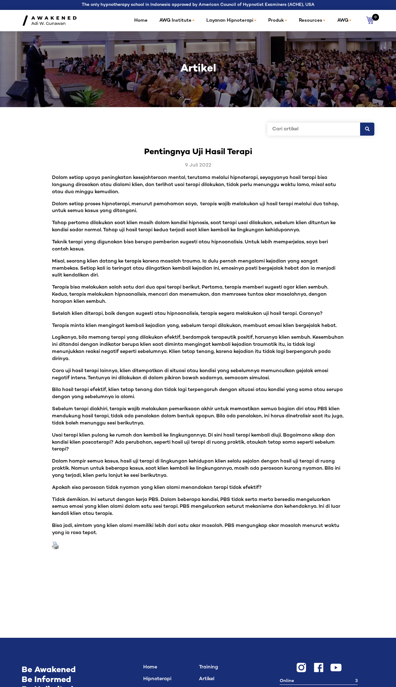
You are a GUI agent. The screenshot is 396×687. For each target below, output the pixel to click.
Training (208, 667)
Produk (276, 20)
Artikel (206, 679)
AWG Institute (175, 20)
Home (141, 20)
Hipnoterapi (157, 679)
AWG (342, 20)
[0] (370, 21)
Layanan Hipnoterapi (229, 20)
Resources (310, 20)
